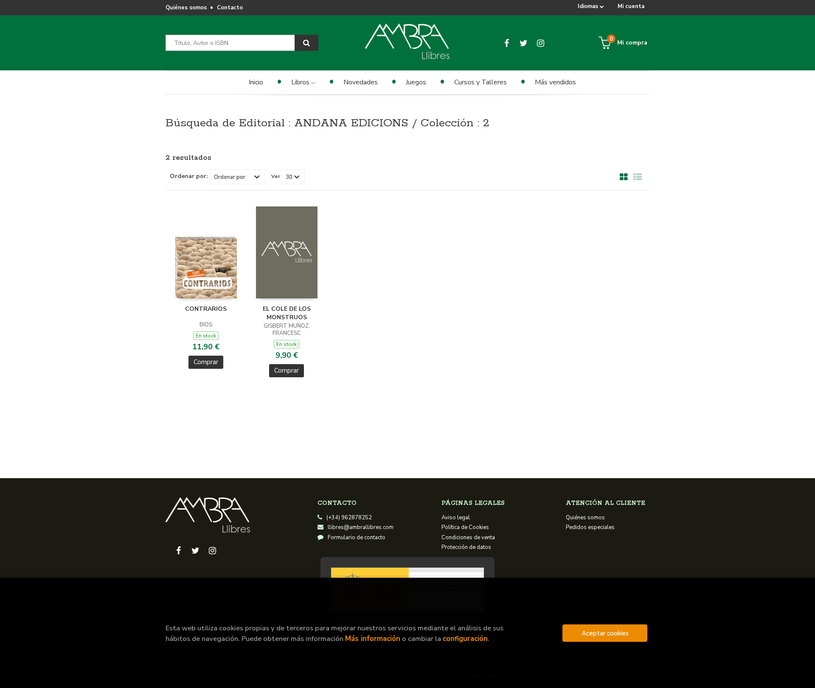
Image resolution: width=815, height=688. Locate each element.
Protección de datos (466, 547)
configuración (465, 638)
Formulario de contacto (356, 537)
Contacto (230, 7)
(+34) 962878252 (349, 517)
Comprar (206, 362)
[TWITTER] (524, 43)
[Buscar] (306, 43)
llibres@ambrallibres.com (360, 527)
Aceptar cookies (605, 633)
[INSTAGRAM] (541, 43)
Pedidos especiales (590, 527)
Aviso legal (455, 517)
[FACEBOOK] (507, 43)
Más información (372, 638)
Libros (301, 82)
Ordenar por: (189, 176)
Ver (275, 176)
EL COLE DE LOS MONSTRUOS (287, 313)
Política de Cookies (465, 527)
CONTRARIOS (206, 309)
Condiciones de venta (468, 537)
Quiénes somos (186, 7)
